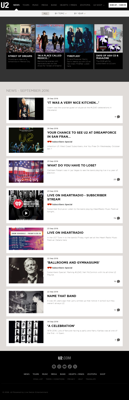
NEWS (26, 374)
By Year (78, 14)
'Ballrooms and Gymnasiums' (73, 262)
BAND (63, 374)
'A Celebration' (61, 326)
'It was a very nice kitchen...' (73, 102)
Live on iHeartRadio (65, 232)
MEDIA (54, 374)
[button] (98, 5)
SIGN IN (123, 5)
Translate (91, 379)
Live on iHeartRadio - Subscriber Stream (76, 197)
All (45, 14)
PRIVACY (71, 379)
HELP (80, 379)
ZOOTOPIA (92, 374)
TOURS (36, 374)
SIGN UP (114, 5)
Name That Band (61, 296)
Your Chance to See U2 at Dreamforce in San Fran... (81, 134)
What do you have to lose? (71, 165)
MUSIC (45, 374)
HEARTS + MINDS (76, 374)
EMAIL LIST (38, 379)
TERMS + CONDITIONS (55, 379)
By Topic (59, 14)
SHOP (102, 374)
